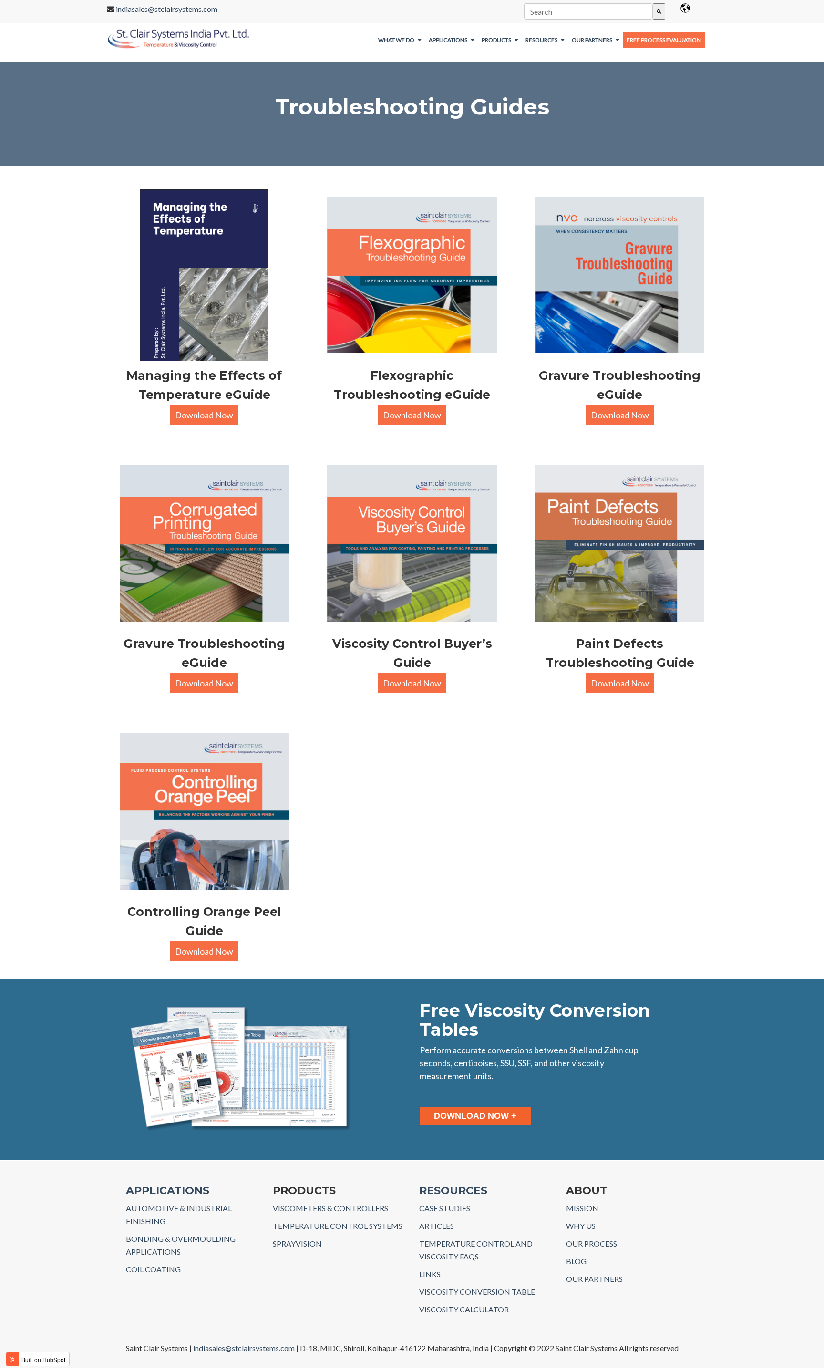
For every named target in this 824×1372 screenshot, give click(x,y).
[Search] (659, 11)
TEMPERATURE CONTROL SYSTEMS (337, 1225)
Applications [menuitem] (448, 39)
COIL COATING (153, 1269)
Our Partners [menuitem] (592, 39)
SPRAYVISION (297, 1243)
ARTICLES (436, 1225)
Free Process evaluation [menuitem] (664, 39)
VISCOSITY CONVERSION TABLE (477, 1291)
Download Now (204, 415)
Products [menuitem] (496, 39)
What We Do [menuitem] (396, 39)
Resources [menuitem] (541, 39)
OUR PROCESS (591, 1243)
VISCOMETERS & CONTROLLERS (330, 1208)
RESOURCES (453, 1190)
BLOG (576, 1261)
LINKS (430, 1273)
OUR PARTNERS (594, 1278)
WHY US (581, 1225)
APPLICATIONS (167, 1190)
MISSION (582, 1208)
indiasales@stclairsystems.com (166, 8)
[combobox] (588, 11)
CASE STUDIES (444, 1208)
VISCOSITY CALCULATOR (464, 1309)
